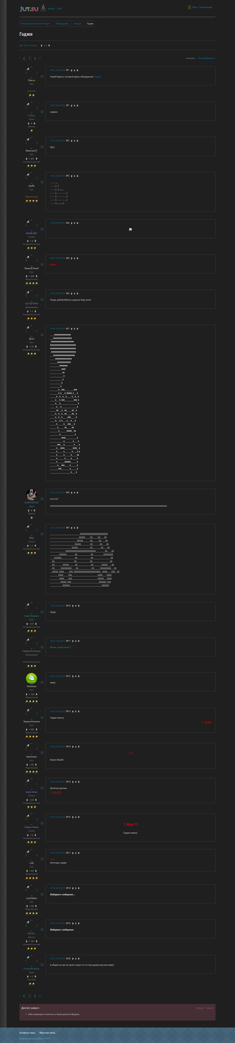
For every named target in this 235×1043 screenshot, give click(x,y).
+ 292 (31, 276)
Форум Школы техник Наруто (31, 1038)
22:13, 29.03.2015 (57, 528)
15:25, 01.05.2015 (57, 746)
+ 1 (31, 311)
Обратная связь (47, 1032)
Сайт (59, 8)
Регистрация (205, 7)
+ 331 (31, 158)
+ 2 (31, 835)
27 (40, 58)
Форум (51, 8)
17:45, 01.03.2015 (57, 223)
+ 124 (31, 694)
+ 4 (31, 241)
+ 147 (31, 941)
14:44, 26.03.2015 (57, 328)
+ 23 (31, 800)
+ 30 (31, 906)
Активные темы (27, 1032)
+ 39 (31, 764)
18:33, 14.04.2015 (57, 641)
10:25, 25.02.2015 (57, 105)
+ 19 (31, 346)
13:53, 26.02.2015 (57, 176)
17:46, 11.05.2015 (57, 923)
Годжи (97, 76)
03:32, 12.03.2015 (57, 258)
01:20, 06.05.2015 (57, 888)
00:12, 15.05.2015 (57, 958)
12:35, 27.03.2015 (57, 492)
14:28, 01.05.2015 (57, 711)
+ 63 (31, 871)
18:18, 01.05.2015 (57, 782)
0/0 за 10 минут (30, 45)
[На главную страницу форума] (33, 8)
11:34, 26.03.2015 (57, 293)
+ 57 (31, 624)
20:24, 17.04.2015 (57, 676)
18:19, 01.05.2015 (57, 817)
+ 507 (31, 729)
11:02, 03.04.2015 (57, 606)
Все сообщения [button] (206, 58)
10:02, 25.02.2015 (57, 70)
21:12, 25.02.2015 (57, 140)
